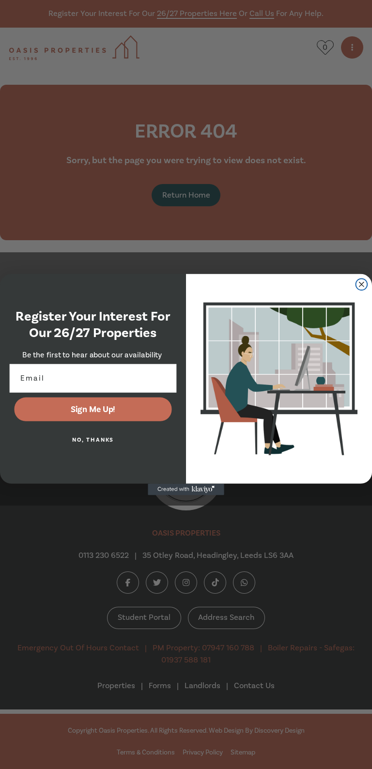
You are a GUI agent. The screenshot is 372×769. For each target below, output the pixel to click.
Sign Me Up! (93, 409)
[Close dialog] (362, 284)
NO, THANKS (93, 440)
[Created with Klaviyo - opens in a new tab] (186, 489)
